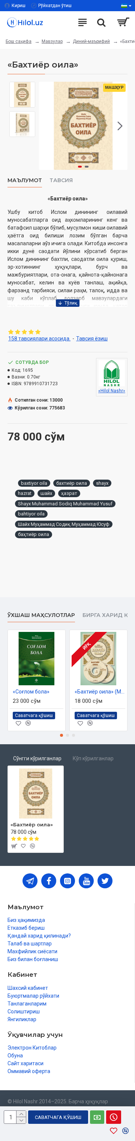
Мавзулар (52, 41)
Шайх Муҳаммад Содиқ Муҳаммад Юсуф (64, 524)
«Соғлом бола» (31, 692)
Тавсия (61, 180)
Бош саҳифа (19, 41)
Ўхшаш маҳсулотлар (41, 615)
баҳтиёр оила (33, 534)
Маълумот (25, 180)
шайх (46, 493)
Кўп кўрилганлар (93, 758)
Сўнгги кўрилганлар (37, 758)
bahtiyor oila (31, 514)
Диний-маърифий (91, 41)
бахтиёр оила (71, 483)
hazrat (25, 493)
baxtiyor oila (34, 483)
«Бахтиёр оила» (31, 824)
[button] (46, 125)
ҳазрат (69, 493)
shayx (102, 483)
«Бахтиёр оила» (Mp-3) (100, 692)
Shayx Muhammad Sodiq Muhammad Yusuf (65, 503)
